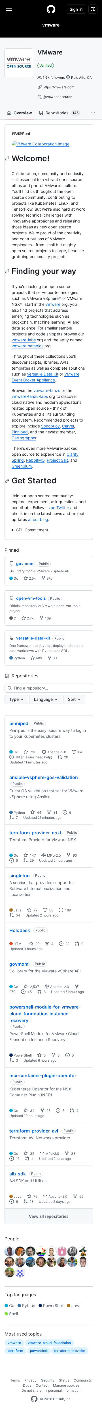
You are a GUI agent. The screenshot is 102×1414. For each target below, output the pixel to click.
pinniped (18, 723)
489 (38, 658)
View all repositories (49, 1216)
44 (38, 812)
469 (47, 618)
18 (31, 1201)
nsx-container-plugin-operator (42, 1075)
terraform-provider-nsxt (35, 832)
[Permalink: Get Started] (8, 481)
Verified (45, 65)
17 (17, 1158)
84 (79, 752)
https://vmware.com (58, 87)
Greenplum (22, 466)
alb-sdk (17, 1174)
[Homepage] (51, 9)
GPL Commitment (32, 529)
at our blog (38, 519)
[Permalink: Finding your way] (8, 271)
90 (74, 855)
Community (83, 1380)
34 (32, 1110)
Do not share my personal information (51, 1390)
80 (54, 658)
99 (17, 757)
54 (17, 915)
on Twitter (60, 507)
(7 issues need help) (36, 757)
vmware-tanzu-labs (30, 396)
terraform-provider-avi (33, 1131)
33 (73, 1153)
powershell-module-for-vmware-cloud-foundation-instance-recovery (44, 1013)
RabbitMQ (35, 460)
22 (67, 944)
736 (32, 752)
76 (35, 1196)
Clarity (72, 454)
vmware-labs (24, 339)
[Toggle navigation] (9, 9)
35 (31, 1153)
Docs (27, 1385)
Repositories (62, 112)
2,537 (34, 987)
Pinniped (20, 431)
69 (80, 1196)
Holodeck (19, 930)
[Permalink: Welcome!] (8, 158)
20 (65, 757)
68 (50, 910)
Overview (23, 112)
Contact (42, 1385)
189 (67, 910)
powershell (39, 1350)
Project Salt (57, 460)
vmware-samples (27, 345)
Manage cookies (66, 1385)
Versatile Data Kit (42, 374)
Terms (15, 1380)
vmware (53, 304)
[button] (92, 113)
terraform (15, 1350)
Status (64, 1380)
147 (32, 855)
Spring (18, 460)
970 (49, 578)
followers (54, 77)
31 (54, 812)
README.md (21, 134)
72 (35, 910)
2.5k (32, 578)
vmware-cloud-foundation (49, 1343)
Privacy (30, 1380)
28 (48, 1110)
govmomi (19, 964)
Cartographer (24, 437)
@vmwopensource (57, 97)
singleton (19, 875)
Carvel (68, 426)
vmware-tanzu (46, 390)
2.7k (30, 618)
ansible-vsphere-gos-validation (43, 777)
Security (47, 1380)
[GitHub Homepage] (34, 1399)
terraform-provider (69, 1350)
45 (29, 992)
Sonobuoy (50, 426)
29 (31, 860)
